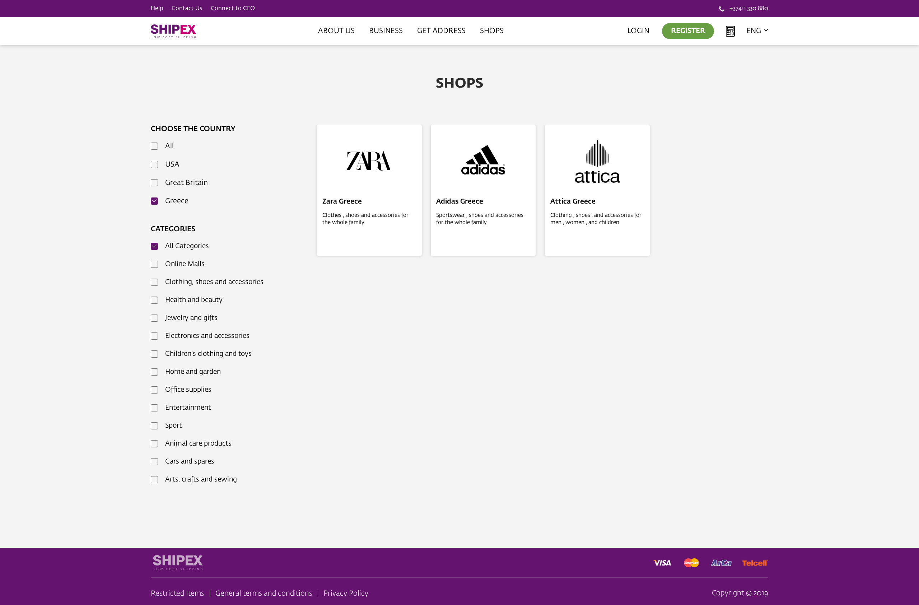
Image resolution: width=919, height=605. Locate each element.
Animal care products (198, 443)
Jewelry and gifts (191, 318)
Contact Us (187, 8)
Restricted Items (177, 593)
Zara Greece (342, 201)
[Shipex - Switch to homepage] (174, 31)
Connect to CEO (233, 8)
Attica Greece (573, 201)
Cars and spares (189, 461)
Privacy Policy (345, 593)
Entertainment (188, 407)
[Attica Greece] (597, 162)
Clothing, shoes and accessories (214, 282)
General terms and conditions (263, 593)
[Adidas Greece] (483, 162)
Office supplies (188, 389)
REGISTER (688, 30)
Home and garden (193, 371)
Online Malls (185, 264)
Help (157, 8)
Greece (176, 201)
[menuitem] (336, 31)
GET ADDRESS (441, 30)
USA (172, 164)
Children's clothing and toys (208, 353)
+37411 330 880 (748, 8)
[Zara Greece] (369, 162)
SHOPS (492, 30)
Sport (173, 425)
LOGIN (638, 30)
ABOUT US (336, 30)
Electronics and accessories (207, 335)
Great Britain (186, 182)
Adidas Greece (459, 201)
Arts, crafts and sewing (201, 479)
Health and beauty (194, 300)
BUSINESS (386, 30)
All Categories (187, 246)
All (169, 146)
